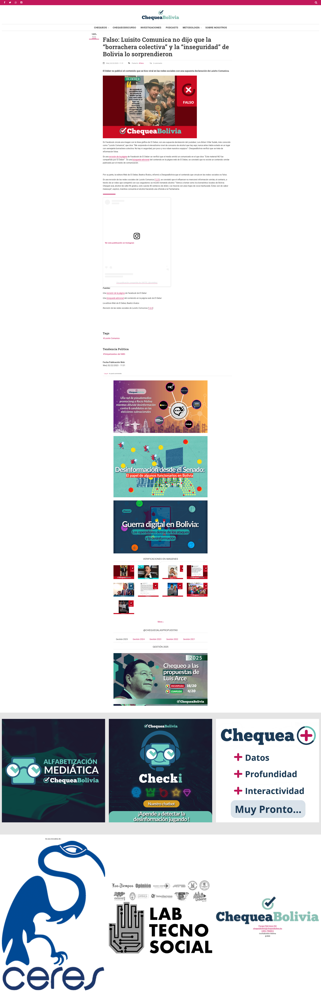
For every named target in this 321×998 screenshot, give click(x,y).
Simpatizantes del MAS (114, 354)
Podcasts (172, 27)
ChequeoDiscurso (124, 27)
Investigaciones (151, 27)
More (160, 622)
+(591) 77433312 (267, 931)
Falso (142, 63)
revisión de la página (118, 156)
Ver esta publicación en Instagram (119, 243)
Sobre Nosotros (216, 27)
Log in (106, 373)
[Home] (160, 15)
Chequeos (100, 27)
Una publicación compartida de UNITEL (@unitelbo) (136, 282)
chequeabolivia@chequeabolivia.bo (267, 928)
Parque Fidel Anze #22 (267, 926)
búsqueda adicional (140, 159)
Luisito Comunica (111, 338)
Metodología (191, 27)
